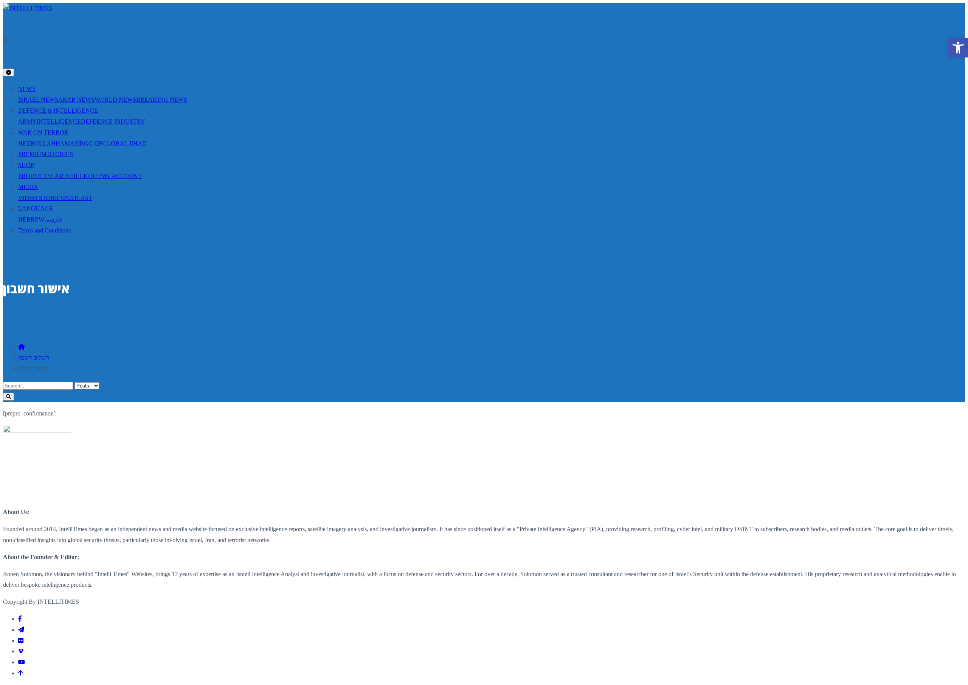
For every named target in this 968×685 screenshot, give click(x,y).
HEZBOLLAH (37, 143)
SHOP (26, 165)
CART (59, 176)
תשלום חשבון (33, 357)
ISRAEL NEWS (38, 99)
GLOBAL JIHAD (124, 143)
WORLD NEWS (115, 99)
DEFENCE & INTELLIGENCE (58, 110)
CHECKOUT (84, 176)
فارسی (53, 219)
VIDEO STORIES (41, 198)
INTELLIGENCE (59, 121)
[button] (484, 40)
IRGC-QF (90, 143)
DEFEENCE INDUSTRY (113, 121)
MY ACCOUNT (121, 176)
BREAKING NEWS (161, 99)
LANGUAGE (35, 208)
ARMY (27, 121)
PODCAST (78, 198)
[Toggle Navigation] (8, 72)
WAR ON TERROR (43, 132)
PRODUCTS (34, 176)
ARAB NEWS (76, 99)
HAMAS (67, 143)
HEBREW (31, 219)
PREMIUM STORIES (45, 154)
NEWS (27, 89)
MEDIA (28, 187)
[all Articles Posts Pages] (484, 391)
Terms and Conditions (44, 230)
